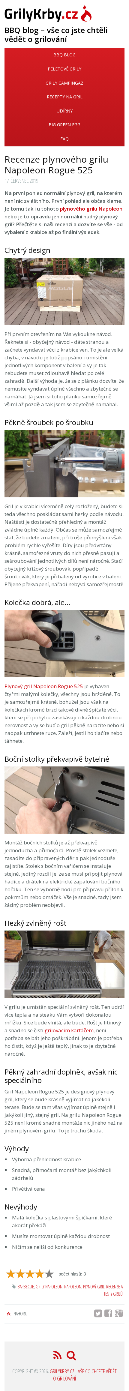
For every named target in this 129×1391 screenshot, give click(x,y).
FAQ (64, 139)
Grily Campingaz (64, 83)
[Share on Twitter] (98, 1315)
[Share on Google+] (119, 1315)
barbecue (26, 1286)
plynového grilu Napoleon (91, 208)
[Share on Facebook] (110, 1315)
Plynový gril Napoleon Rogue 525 (43, 686)
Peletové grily (64, 69)
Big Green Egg (64, 124)
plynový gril (93, 1286)
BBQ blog (64, 55)
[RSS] (58, 1357)
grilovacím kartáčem (69, 1030)
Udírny (65, 111)
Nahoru (20, 1313)
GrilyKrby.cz (62, 1371)
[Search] (71, 1357)
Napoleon (72, 1286)
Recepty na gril (64, 97)
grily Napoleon (49, 1286)
